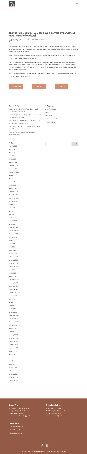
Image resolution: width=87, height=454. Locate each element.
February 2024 (13, 165)
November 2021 (14, 230)
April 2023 (12, 185)
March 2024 (13, 162)
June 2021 (12, 247)
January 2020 (13, 283)
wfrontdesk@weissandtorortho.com (62, 416)
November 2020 (14, 266)
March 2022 (13, 221)
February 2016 (13, 371)
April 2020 (12, 273)
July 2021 (12, 244)
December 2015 (14, 377)
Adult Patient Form (16, 430)
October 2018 (13, 322)
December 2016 (14, 338)
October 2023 (13, 169)
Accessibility (62, 451)
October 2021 (13, 234)
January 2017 (13, 335)
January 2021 (13, 260)
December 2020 (14, 263)
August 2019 (13, 296)
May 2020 (12, 270)
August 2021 (13, 240)
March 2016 (13, 367)
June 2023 (12, 182)
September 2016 (14, 348)
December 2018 (14, 315)
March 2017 (13, 328)
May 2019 (12, 305)
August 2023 (13, 175)
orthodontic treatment (36, 39)
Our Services (16, 86)
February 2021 (13, 257)
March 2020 (13, 276)
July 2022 (12, 208)
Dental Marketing (39, 451)
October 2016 (13, 344)
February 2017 (13, 331)
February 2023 (13, 191)
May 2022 (12, 214)
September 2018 (14, 325)
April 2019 (12, 309)
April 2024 (12, 159)
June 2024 (12, 152)
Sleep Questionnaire (16, 433)
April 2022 (12, 217)
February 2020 (13, 279)
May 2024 (12, 156)
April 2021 (12, 250)
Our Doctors (39, 86)
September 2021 (14, 237)
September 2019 (14, 292)
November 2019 (14, 289)
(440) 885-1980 (56, 413)
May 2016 (12, 361)
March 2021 (13, 253)
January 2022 (13, 224)
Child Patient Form (16, 426)
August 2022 (13, 204)
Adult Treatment (50, 109)
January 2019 (13, 312)
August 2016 (13, 351)
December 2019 (14, 286)
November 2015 (14, 380)
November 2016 (14, 341)
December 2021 (14, 227)
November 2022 (14, 198)
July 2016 (12, 354)
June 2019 (12, 302)
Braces (47, 112)
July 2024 (12, 149)
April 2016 (12, 364)
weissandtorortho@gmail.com (23, 416)
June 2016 (12, 358)
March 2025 (13, 146)
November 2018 (14, 318)
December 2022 (14, 195)
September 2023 (14, 172)
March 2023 (13, 188)
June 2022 (12, 211)
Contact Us (61, 86)
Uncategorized (50, 122)
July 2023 (12, 178)
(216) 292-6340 (19, 413)
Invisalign (48, 115)
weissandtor (15, 39)
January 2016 (13, 374)
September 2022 (14, 201)
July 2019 (12, 299)
